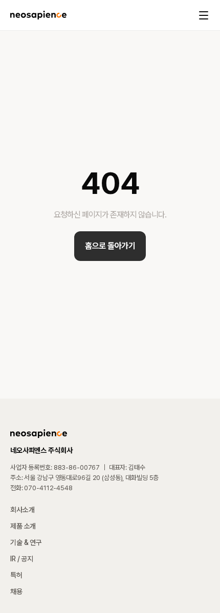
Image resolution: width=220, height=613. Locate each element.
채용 (16, 591)
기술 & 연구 (26, 542)
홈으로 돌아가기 (110, 246)
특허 (16, 575)
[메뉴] (203, 15)
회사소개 (22, 510)
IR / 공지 (21, 559)
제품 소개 (23, 526)
